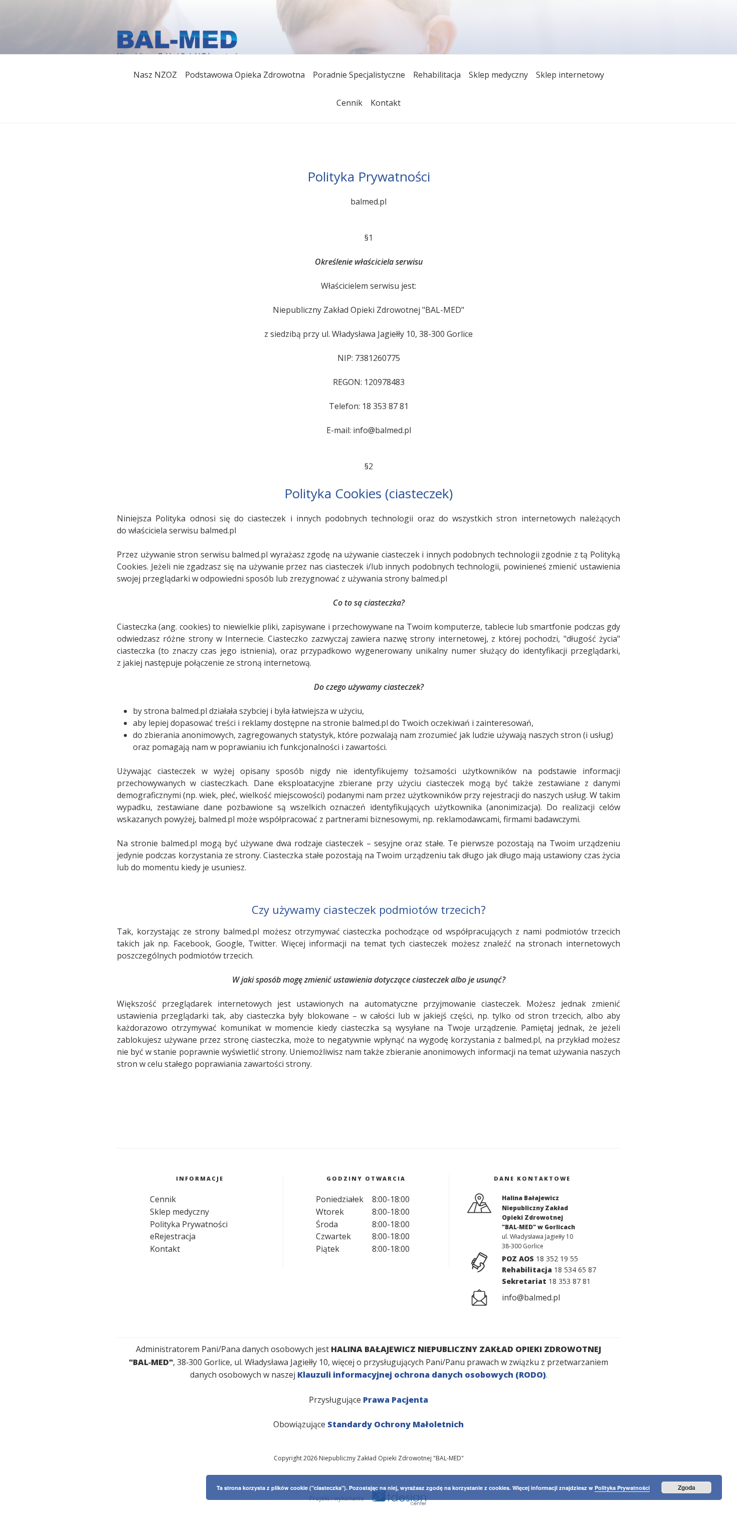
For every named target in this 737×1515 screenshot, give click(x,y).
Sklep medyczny (498, 74)
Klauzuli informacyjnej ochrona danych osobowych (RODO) (421, 1374)
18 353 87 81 (385, 406)
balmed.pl (368, 201)
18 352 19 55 (557, 1258)
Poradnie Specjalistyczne (359, 74)
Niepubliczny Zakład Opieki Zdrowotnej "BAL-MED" (391, 1458)
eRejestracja (173, 1236)
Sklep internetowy (570, 74)
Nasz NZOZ (155, 74)
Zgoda (686, 1487)
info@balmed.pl (382, 430)
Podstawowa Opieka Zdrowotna (245, 74)
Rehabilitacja (437, 74)
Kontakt (386, 102)
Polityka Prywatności (189, 1224)
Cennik (349, 102)
